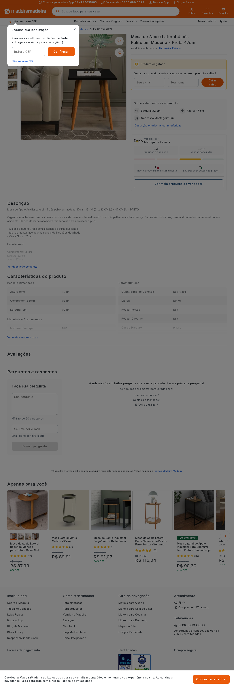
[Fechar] (74, 29)
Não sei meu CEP (22, 61)
